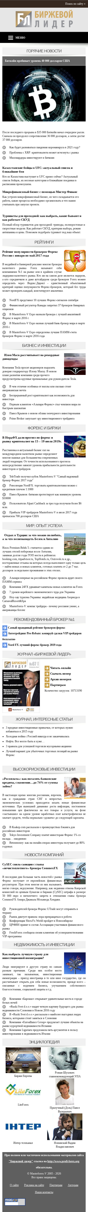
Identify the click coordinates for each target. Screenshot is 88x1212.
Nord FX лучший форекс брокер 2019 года (34, 645)
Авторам (73, 1185)
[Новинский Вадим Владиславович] (64, 1139)
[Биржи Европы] (23, 1072)
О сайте (14, 1185)
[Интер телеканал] (23, 1139)
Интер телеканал (23, 1143)
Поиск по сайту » (75, 3)
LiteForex (23, 1104)
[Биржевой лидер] (44, 27)
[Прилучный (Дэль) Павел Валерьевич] (64, 1104)
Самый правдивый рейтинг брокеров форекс (36, 627)
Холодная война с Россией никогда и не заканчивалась (37, 736)
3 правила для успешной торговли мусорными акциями (38, 746)
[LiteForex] (23, 1101)
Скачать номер (60, 673)
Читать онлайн (60, 668)
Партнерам (58, 685)
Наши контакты (44, 1192)
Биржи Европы (23, 1076)
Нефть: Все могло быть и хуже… (25, 741)
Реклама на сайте (34, 1185)
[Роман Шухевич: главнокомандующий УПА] (64, 1069)
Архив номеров (60, 679)
